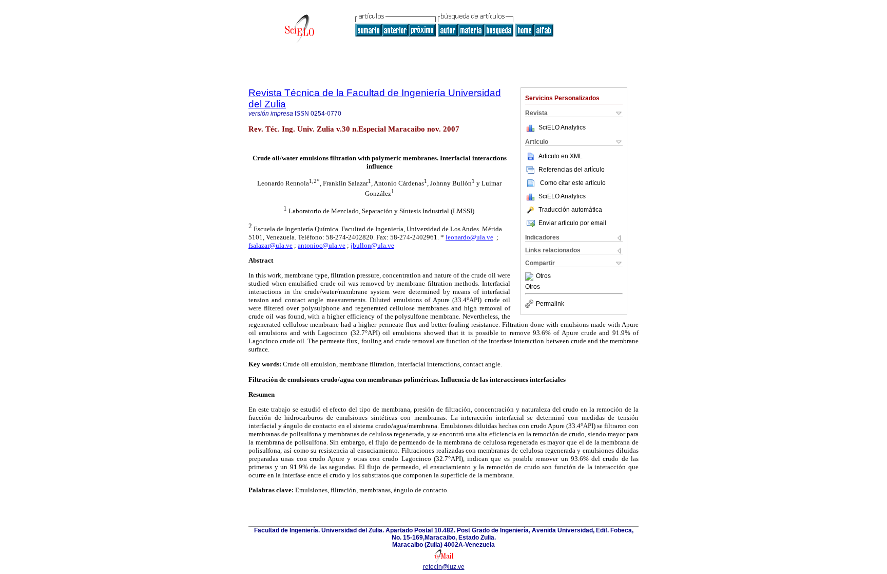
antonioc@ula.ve (321, 245)
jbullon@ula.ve (372, 245)
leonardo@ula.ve (469, 237)
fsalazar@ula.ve (270, 245)
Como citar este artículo (573, 183)
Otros (543, 276)
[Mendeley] (530, 276)
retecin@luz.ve (444, 566)
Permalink (550, 303)
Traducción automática (570, 209)
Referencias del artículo (571, 169)
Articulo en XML (560, 156)
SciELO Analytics (562, 127)
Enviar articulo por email (572, 223)
